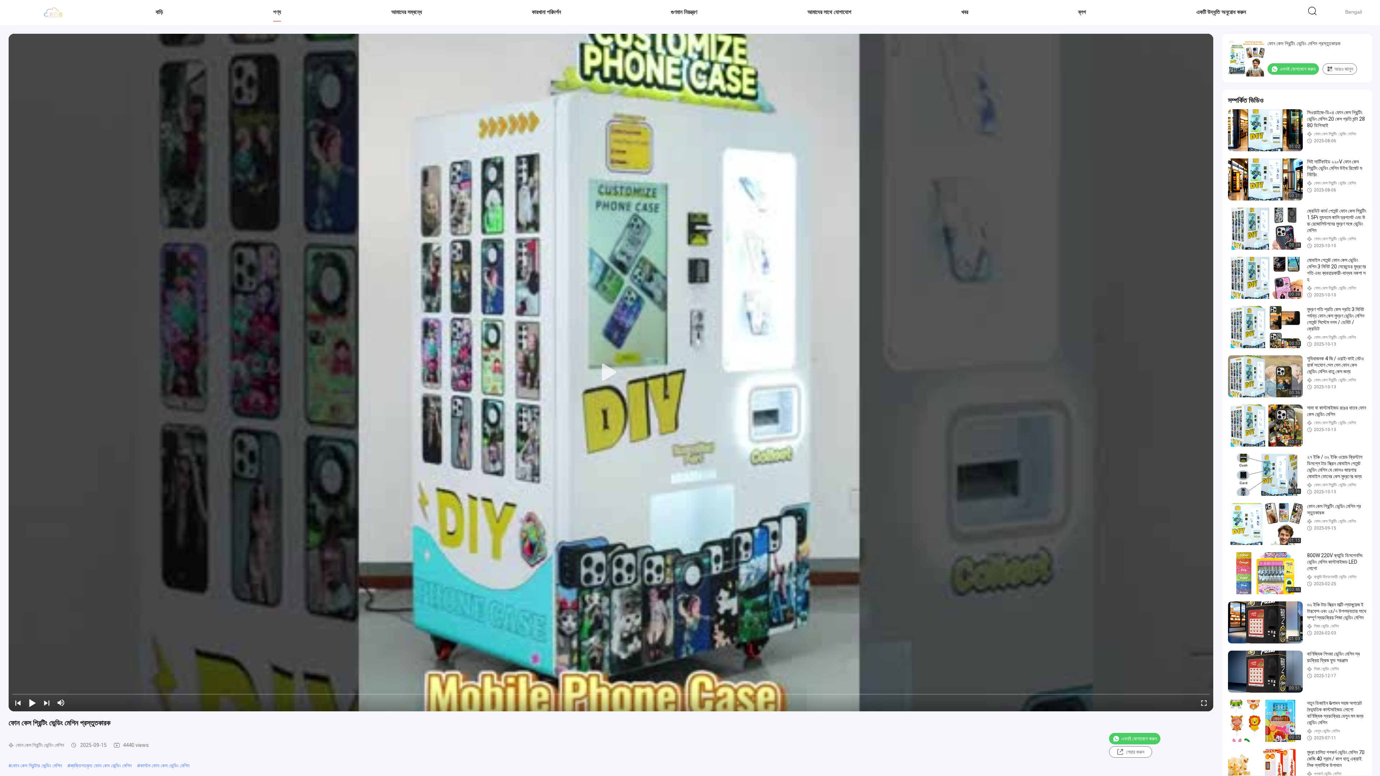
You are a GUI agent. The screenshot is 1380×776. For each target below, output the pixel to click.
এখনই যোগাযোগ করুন (1139, 739)
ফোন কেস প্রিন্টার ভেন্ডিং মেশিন (37, 765)
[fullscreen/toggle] (1204, 702)
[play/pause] (32, 702)
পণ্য (277, 12)
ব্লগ (1082, 12)
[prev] (18, 702)
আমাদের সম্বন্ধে (406, 12)
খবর (964, 12)
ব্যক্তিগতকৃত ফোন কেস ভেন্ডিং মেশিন (101, 765)
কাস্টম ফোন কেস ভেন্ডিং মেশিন (164, 765)
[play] (611, 373)
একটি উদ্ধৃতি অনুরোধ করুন (1221, 12)
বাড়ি (159, 12)
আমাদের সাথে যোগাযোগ (829, 12)
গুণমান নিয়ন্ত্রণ (684, 12)
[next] (47, 702)
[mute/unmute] (61, 702)
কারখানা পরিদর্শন (546, 12)
